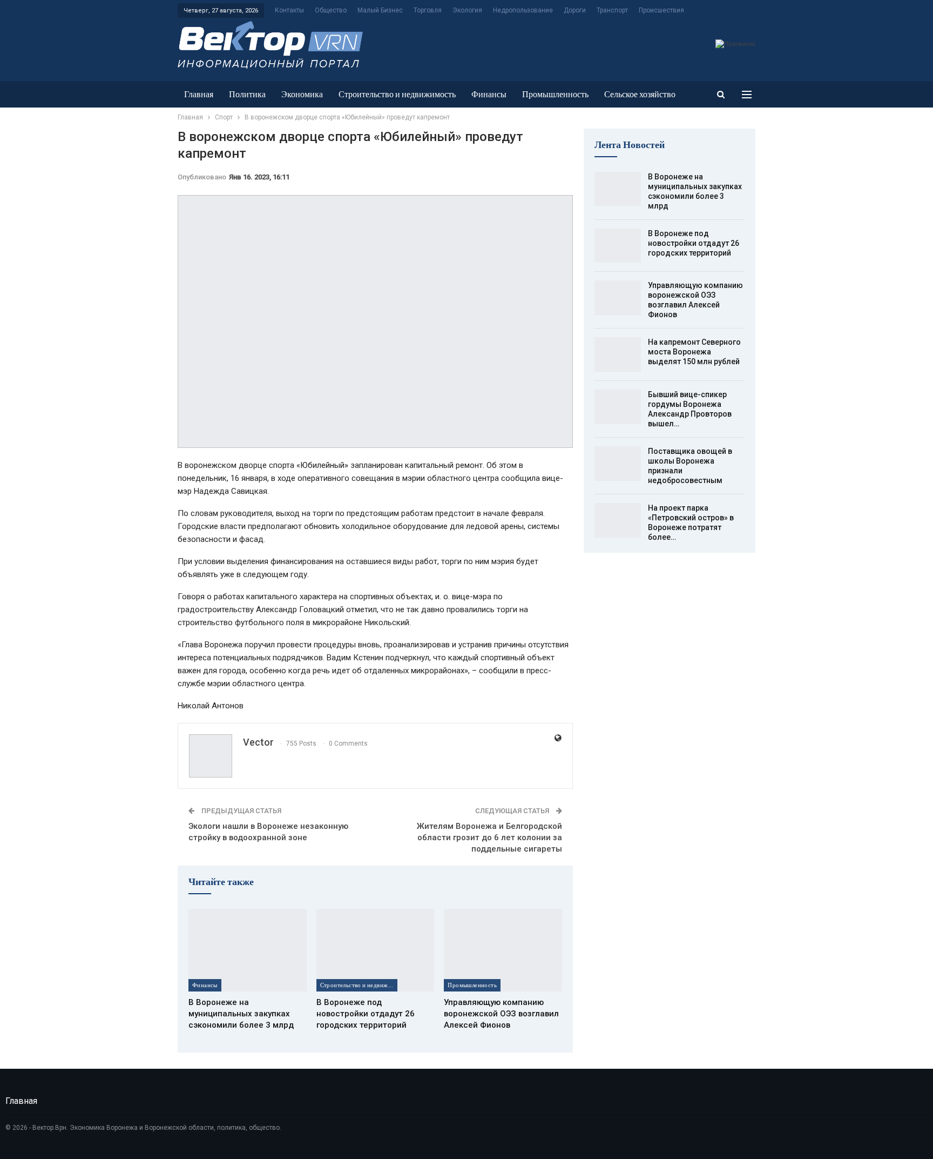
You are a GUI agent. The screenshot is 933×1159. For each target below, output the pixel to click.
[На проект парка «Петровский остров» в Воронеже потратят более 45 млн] (617, 520)
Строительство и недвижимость (397, 94)
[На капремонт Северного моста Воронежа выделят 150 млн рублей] (617, 354)
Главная (198, 94)
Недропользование (523, 10)
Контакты (289, 10)
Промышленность (555, 94)
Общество (331, 10)
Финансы (488, 94)
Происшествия (661, 10)
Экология (467, 10)
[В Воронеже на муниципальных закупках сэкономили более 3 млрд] (247, 950)
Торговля (428, 10)
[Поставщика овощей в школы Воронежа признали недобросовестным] (617, 463)
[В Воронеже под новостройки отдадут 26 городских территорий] (375, 950)
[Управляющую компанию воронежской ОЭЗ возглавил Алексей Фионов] (503, 950)
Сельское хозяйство (639, 94)
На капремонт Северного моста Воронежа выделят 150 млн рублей (694, 352)
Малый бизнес (380, 10)
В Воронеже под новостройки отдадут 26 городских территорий (693, 243)
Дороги (575, 10)
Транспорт (612, 10)
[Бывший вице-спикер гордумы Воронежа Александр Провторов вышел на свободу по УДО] (617, 407)
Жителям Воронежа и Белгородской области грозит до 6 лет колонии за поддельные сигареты (489, 837)
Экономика (302, 94)
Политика (247, 94)
